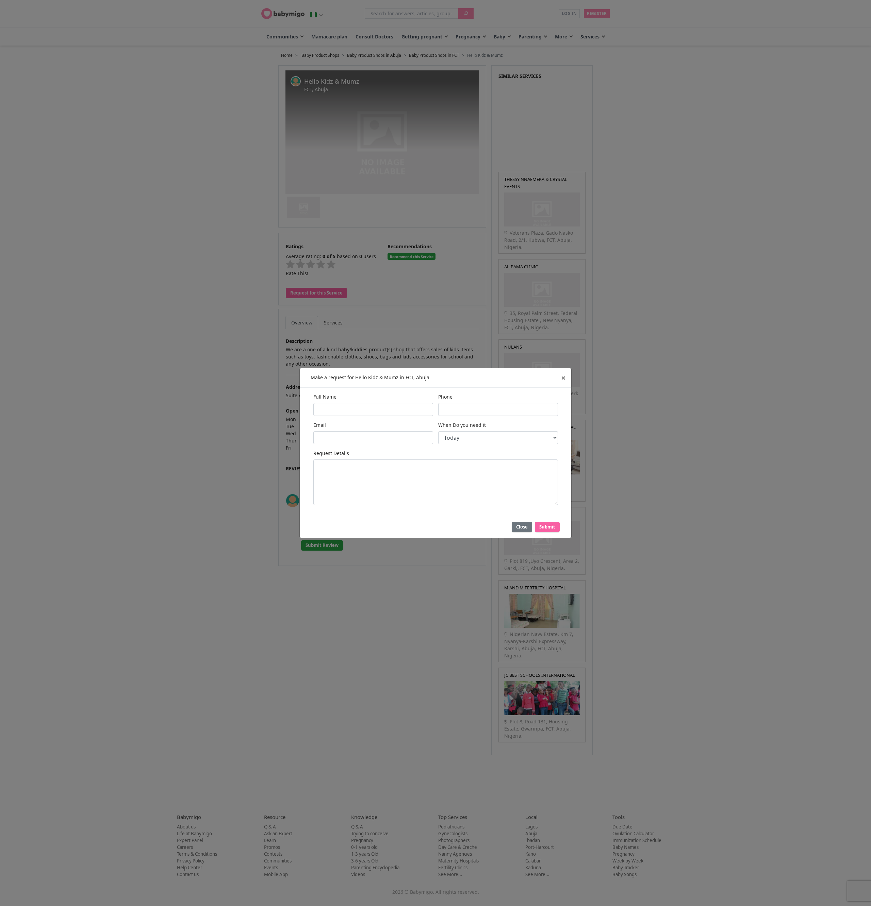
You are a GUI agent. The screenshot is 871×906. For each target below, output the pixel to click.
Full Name (324, 396)
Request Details (331, 453)
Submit (547, 527)
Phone (445, 396)
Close (522, 527)
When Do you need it (462, 425)
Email (319, 425)
